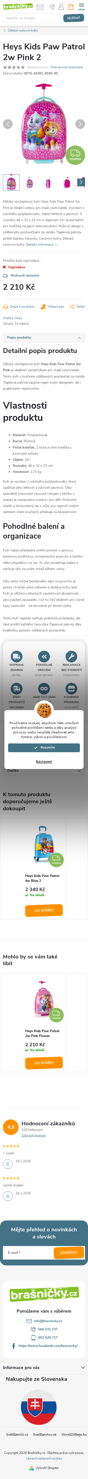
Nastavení (44, 761)
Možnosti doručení (25, 275)
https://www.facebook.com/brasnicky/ (48, 1346)
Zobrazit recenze (33, 1135)
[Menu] (81, 6)
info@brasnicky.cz (48, 1321)
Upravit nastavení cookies (44, 1458)
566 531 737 (48, 1329)
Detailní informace (39, 244)
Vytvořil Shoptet (47, 1468)
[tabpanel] (44, 868)
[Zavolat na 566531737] (52, 7)
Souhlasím (46, 747)
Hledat (73, 18)
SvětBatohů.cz (17, 1434)
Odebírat (69, 1252)
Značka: (12, 318)
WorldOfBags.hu (74, 1434)
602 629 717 (48, 1337)
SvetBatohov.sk (44, 1434)
